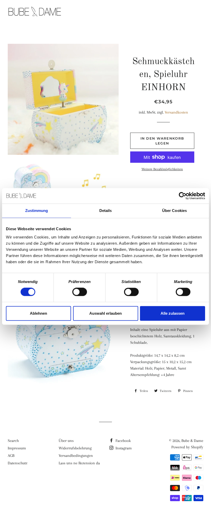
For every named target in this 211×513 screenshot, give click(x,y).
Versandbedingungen (76, 455)
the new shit (111, 12)
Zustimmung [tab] (36, 210)
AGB (11, 455)
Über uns (66, 440)
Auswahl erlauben (105, 313)
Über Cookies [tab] (174, 210)
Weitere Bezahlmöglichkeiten (162, 169)
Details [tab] (105, 210)
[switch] (79, 292)
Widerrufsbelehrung (75, 448)
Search (13, 440)
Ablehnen (38, 313)
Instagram (123, 448)
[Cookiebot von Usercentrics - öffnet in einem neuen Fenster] (182, 196)
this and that (152, 12)
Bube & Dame (192, 440)
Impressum (17, 448)
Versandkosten (176, 112)
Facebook (123, 440)
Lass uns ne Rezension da (79, 463)
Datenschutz (17, 463)
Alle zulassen (172, 313)
